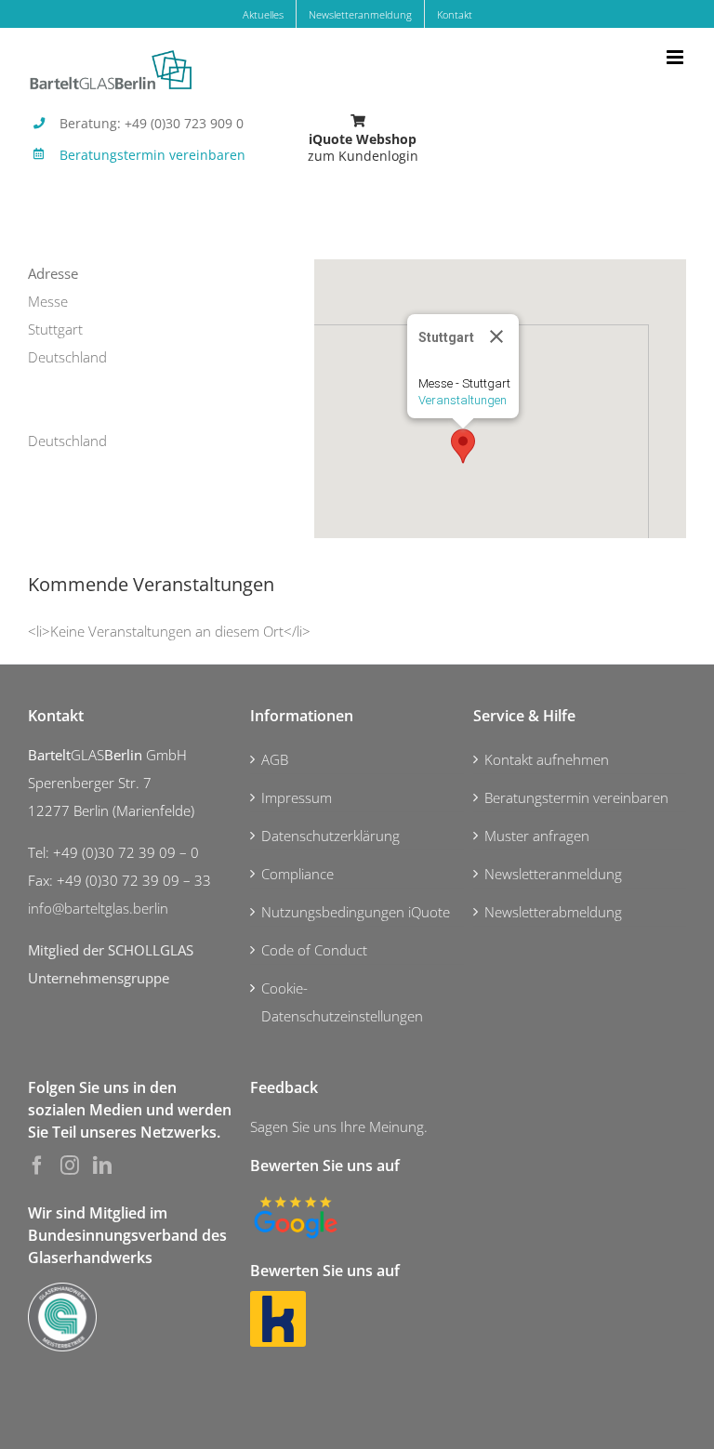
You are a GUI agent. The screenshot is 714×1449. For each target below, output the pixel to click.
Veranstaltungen (462, 400)
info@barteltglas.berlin (98, 908)
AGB (274, 759)
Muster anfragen (536, 835)
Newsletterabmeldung (553, 911)
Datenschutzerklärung (330, 835)
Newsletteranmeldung (553, 873)
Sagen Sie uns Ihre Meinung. (339, 1126)
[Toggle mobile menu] (676, 57)
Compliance (297, 873)
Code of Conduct (314, 950)
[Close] (496, 336)
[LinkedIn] (102, 1165)
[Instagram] (69, 1165)
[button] (463, 446)
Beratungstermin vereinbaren (152, 155)
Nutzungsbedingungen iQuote (355, 911)
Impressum (296, 797)
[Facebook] (37, 1165)
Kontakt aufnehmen (546, 759)
